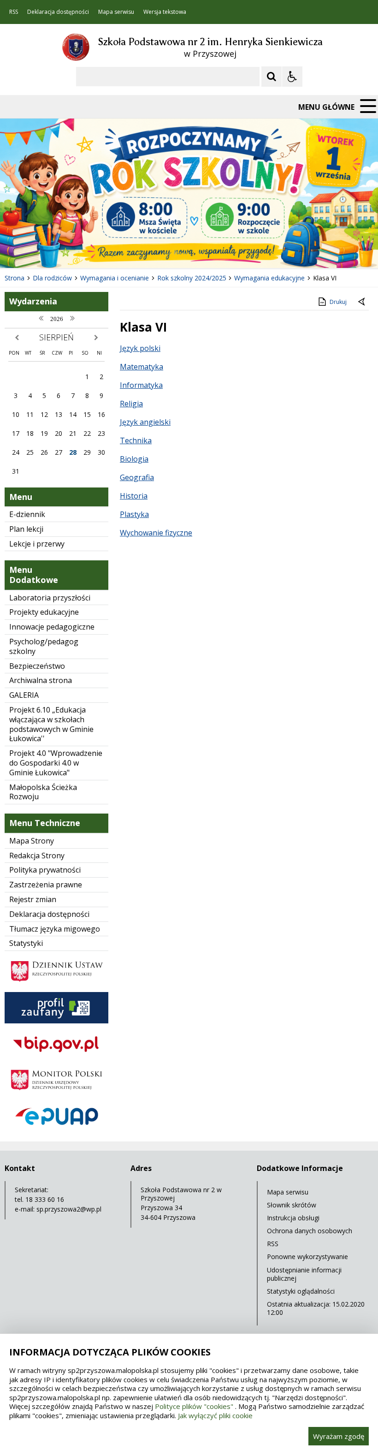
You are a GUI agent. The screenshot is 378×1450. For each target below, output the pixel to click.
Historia (134, 496)
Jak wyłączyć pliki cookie (215, 1415)
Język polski (140, 348)
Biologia (134, 459)
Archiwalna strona (40, 680)
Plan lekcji (26, 529)
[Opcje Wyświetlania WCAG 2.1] (292, 76)
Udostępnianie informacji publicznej (304, 1274)
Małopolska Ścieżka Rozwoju (43, 792)
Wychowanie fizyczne (156, 533)
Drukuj (338, 302)
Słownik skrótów (291, 1204)
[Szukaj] (271, 76)
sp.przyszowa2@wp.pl (68, 1209)
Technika (136, 440)
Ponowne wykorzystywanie (307, 1256)
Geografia (137, 477)
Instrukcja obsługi (293, 1217)
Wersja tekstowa (164, 12)
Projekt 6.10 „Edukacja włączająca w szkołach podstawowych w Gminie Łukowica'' (51, 724)
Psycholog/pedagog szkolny (43, 646)
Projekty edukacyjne (44, 612)
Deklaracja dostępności (58, 12)
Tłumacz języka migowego (54, 929)
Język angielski (145, 422)
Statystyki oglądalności (301, 1291)
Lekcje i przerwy (37, 544)
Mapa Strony (31, 841)
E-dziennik (27, 514)
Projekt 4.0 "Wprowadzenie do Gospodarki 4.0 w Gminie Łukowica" (55, 763)
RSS (13, 12)
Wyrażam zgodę (338, 1436)
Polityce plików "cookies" (194, 1406)
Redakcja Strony (37, 855)
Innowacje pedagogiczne (51, 627)
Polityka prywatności (45, 870)
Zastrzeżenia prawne (45, 885)
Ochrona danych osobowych (309, 1230)
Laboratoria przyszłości (49, 598)
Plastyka (134, 514)
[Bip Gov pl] (56, 1057)
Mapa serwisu (116, 12)
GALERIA (24, 695)
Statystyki (26, 943)
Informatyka (141, 385)
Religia (131, 403)
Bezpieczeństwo (37, 666)
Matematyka (141, 367)
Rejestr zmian (32, 899)
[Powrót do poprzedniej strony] (362, 302)
